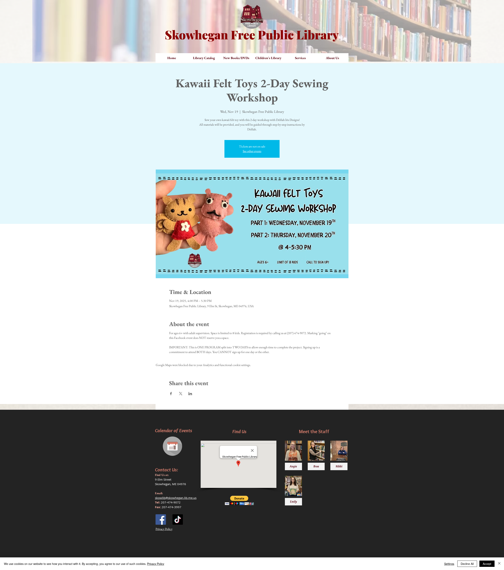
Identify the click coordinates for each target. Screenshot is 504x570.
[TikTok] (177, 519)
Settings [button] (449, 564)
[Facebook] (161, 519)
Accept (487, 564)
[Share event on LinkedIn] (190, 393)
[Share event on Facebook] (171, 393)
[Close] (499, 564)
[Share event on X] (181, 393)
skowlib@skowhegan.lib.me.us (175, 498)
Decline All (467, 564)
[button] (236, 58)
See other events (252, 151)
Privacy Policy (155, 564)
